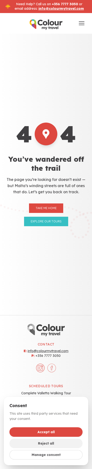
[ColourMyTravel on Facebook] (51, 368)
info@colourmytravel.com (61, 8)
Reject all (46, 443)
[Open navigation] (81, 23)
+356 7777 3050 (48, 356)
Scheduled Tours (46, 386)
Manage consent (46, 455)
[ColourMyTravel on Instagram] (40, 368)
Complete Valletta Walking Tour (46, 393)
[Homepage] (46, 23)
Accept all (46, 432)
